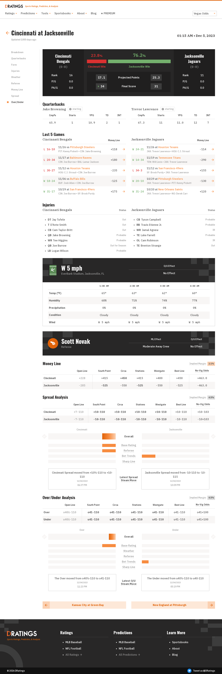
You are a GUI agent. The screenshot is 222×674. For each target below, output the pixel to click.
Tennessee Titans (169, 157)
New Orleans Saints (170, 189)
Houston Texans (80, 168)
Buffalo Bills (77, 178)
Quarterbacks (18, 58)
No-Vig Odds (202, 370)
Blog (94, 13)
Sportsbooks (62, 13)
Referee (15, 83)
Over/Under (17, 102)
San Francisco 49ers (82, 189)
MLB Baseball (73, 642)
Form (14, 64)
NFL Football (73, 648)
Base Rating (128, 445)
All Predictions (128, 654)
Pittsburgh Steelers (82, 147)
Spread (15, 96)
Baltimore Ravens (81, 157)
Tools (44, 13)
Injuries (15, 71)
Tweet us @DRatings (204, 670)
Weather (15, 77)
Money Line (17, 89)
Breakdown (17, 52)
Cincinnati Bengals (63, 58)
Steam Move (129, 480)
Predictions (28, 13)
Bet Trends (129, 456)
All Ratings (72, 654)
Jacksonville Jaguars (194, 58)
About (81, 13)
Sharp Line (128, 461)
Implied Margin (197, 363)
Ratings (10, 13)
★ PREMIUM (108, 13)
